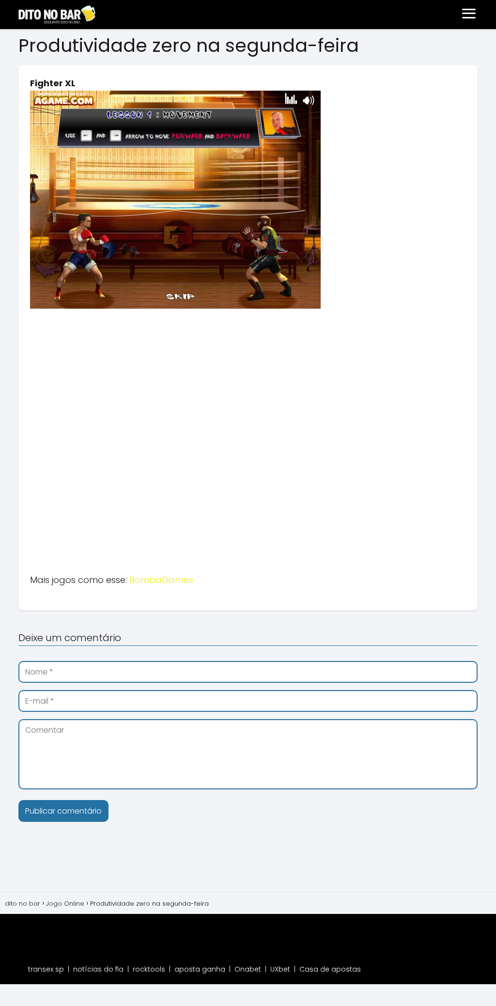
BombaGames (161, 580)
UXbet (280, 969)
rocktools (149, 969)
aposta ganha (199, 969)
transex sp (46, 969)
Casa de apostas (330, 969)
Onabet (247, 969)
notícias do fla (98, 969)
